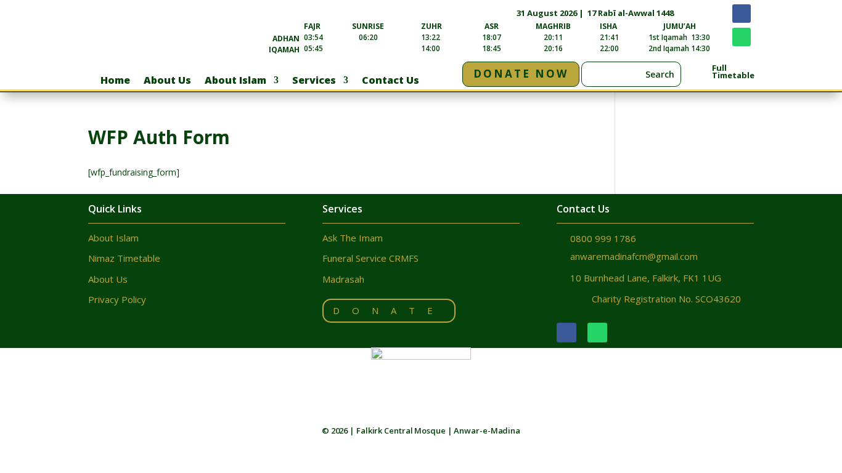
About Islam (235, 81)
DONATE (389, 310)
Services (314, 81)
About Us (167, 81)
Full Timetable (733, 71)
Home (115, 81)
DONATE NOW (520, 74)
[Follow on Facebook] (741, 13)
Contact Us (390, 81)
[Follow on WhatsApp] (741, 37)
